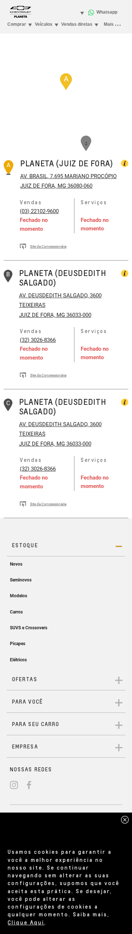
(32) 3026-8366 (38, 340)
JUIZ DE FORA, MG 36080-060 (56, 186)
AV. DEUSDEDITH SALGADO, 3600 (60, 295)
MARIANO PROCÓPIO (90, 176)
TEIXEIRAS (32, 305)
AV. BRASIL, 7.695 (41, 176)
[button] (66, 81)
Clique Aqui (26, 922)
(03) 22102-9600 (39, 211)
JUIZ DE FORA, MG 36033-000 (55, 315)
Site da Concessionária (48, 246)
